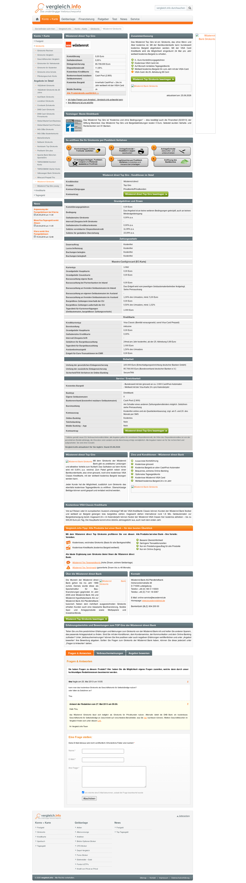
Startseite (37, 18)
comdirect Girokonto (45, 101)
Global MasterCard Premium (48, 125)
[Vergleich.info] (57, 12)
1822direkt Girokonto (45, 85)
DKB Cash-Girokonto (46, 109)
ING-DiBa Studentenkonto (47, 133)
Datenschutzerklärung (180, 877)
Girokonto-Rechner (45, 50)
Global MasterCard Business (49, 120)
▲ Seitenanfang (183, 815)
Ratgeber (103, 19)
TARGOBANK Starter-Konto (48, 168)
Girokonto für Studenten (47, 67)
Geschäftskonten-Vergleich (48, 59)
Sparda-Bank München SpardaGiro (46, 156)
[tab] (80, 653)
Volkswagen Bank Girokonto (48, 173)
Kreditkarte (40, 190)
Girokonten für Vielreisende (48, 63)
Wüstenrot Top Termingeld (84, 567)
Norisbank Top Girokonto (47, 146)
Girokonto (95, 28)
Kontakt (153, 877)
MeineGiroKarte (43, 137)
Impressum (163, 877)
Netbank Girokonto (45, 142)
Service (135, 19)
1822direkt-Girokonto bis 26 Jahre (48, 91)
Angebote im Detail (44, 80)
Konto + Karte (81, 28)
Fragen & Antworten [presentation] (79, 653)
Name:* (72, 750)
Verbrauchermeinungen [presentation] (110, 653)
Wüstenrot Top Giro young (48, 185)
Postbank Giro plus (45, 150)
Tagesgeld (40, 195)
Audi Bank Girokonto (45, 96)
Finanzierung (86, 19)
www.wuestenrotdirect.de (153, 600)
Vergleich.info (65, 28)
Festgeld (39, 41)
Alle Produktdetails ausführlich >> (83, 92)
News (123, 19)
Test (114, 19)
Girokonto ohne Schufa (46, 71)
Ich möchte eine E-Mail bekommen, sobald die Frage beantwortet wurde (114, 792)
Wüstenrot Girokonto (45, 181)
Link (99, 720)
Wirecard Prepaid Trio (46, 177)
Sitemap (143, 877)
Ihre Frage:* (74, 767)
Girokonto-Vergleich (45, 54)
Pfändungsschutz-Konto (47, 76)
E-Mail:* (72, 759)
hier (145, 717)
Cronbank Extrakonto (46, 105)
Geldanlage (68, 19)
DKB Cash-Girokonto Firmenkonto (46, 115)
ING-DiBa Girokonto (45, 129)
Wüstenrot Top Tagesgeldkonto (86, 562)
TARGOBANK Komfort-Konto (46, 163)
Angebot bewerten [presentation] (139, 653)
